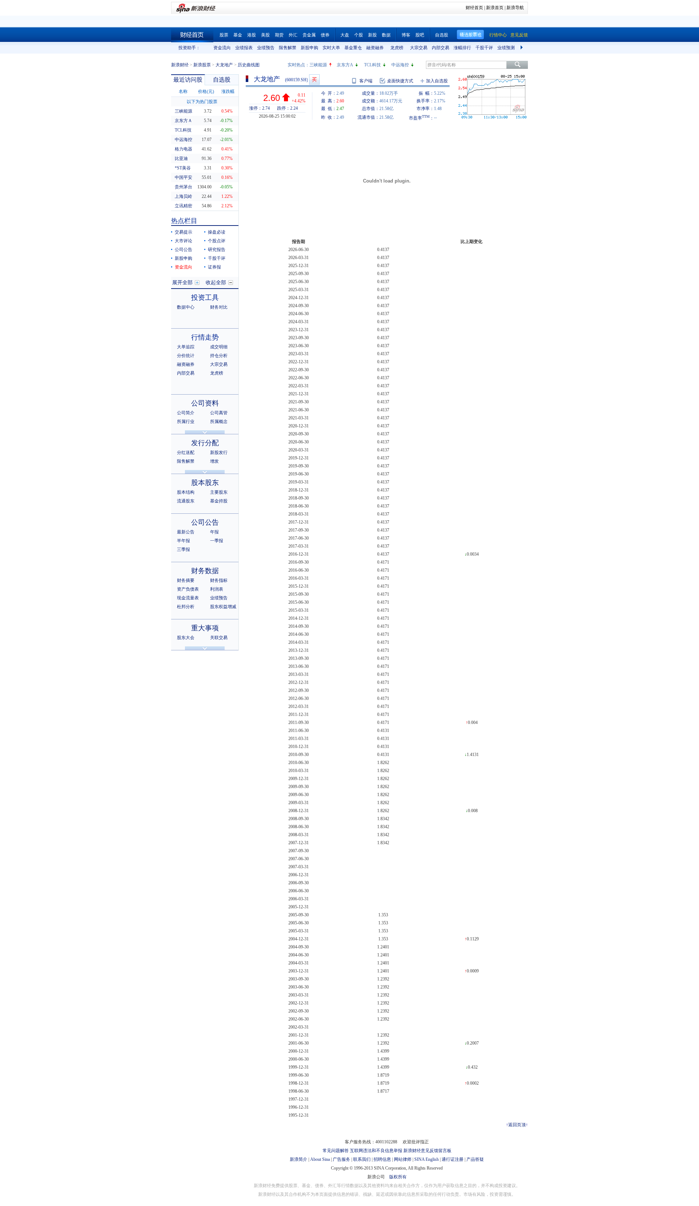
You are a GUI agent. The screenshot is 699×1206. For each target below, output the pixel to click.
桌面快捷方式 (400, 80)
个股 (358, 35)
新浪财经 (180, 64)
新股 (372, 35)
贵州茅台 (183, 186)
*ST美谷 (183, 168)
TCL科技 (372, 64)
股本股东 (205, 482)
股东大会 (185, 637)
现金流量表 (188, 597)
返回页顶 (517, 1124)
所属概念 (219, 421)
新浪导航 (515, 7)
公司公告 (183, 249)
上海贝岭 (183, 196)
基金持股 (219, 501)
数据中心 (185, 307)
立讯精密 (183, 205)
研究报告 (216, 249)
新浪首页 (494, 7)
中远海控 (400, 64)
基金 (237, 35)
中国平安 (183, 177)
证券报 (214, 267)
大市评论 (183, 240)
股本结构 (185, 492)
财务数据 (205, 571)
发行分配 (205, 443)
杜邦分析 (185, 606)
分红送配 (185, 452)
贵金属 (309, 35)
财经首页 (474, 7)
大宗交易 (418, 47)
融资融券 (375, 47)
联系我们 (362, 1159)
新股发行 (219, 452)
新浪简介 (298, 1159)
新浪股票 (202, 64)
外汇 (293, 35)
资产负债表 (188, 589)
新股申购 (309, 47)
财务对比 (219, 307)
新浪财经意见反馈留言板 (427, 1150)
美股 (265, 35)
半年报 (183, 540)
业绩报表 (244, 47)
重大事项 (205, 628)
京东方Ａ (183, 120)
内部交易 (440, 47)
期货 (279, 35)
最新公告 (185, 532)
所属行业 (185, 421)
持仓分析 (219, 355)
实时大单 (331, 47)
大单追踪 (185, 346)
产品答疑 (475, 1159)
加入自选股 (437, 80)
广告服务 (341, 1159)
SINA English (426, 1159)
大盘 (344, 35)
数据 (386, 35)
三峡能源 (318, 64)
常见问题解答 (336, 1150)
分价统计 (185, 355)
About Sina (320, 1159)
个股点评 (216, 240)
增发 (214, 461)
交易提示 (183, 232)
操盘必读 (216, 232)
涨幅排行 (462, 47)
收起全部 (216, 282)
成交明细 (219, 346)
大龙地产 (224, 64)
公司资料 (205, 403)
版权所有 (398, 1176)
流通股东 (185, 501)
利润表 (216, 589)
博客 (406, 35)
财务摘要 (185, 580)
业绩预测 (506, 47)
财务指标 (219, 580)
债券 (325, 35)
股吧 (419, 35)
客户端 (365, 80)
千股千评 (484, 47)
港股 (251, 35)
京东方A (345, 64)
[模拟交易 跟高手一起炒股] (314, 79)
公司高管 (219, 412)
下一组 (522, 48)
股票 (224, 35)
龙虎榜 (396, 47)
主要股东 (219, 492)
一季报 (216, 540)
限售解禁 (287, 47)
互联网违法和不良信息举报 (376, 1150)
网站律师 (402, 1159)
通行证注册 (452, 1159)
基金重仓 (353, 47)
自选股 (441, 35)
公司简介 (185, 412)
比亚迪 (181, 158)
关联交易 (219, 637)
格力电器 (183, 149)
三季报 (183, 549)
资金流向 (222, 47)
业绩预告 (266, 47)
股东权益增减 (223, 606)
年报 (214, 532)
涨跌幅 (227, 91)
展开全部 (182, 282)
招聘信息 (382, 1159)
